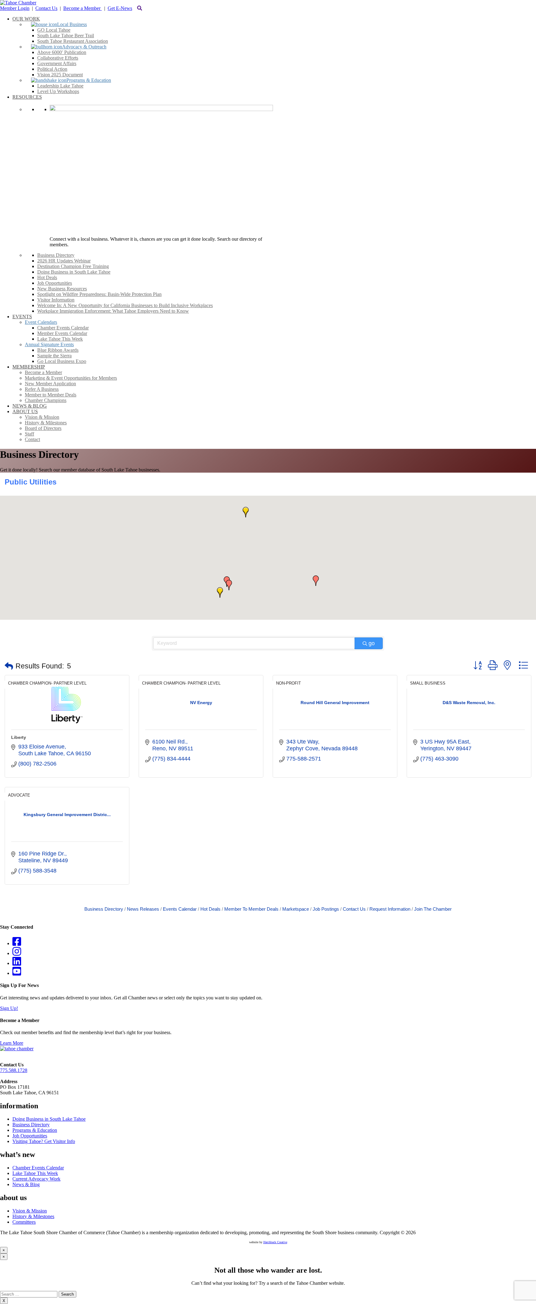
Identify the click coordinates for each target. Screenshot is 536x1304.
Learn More (11, 1043)
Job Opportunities (29, 1135)
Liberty (18, 737)
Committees (24, 1222)
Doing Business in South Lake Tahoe (49, 1119)
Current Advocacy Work (36, 1178)
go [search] (371, 643)
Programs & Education (34, 1130)
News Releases (143, 909)
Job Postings (326, 909)
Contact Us (46, 8)
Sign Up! (9, 1008)
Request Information (389, 909)
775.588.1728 (13, 1070)
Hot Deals (210, 909)
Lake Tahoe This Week (35, 1173)
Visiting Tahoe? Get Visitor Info (43, 1141)
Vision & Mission (29, 1210)
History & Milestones (33, 1216)
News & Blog (26, 1184)
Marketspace (295, 909)
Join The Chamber (433, 909)
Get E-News (120, 8)
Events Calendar (180, 909)
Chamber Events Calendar (38, 1167)
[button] (220, 592)
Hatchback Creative (275, 1242)
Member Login (14, 8)
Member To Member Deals (251, 909)
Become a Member (82, 8)
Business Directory (103, 909)
